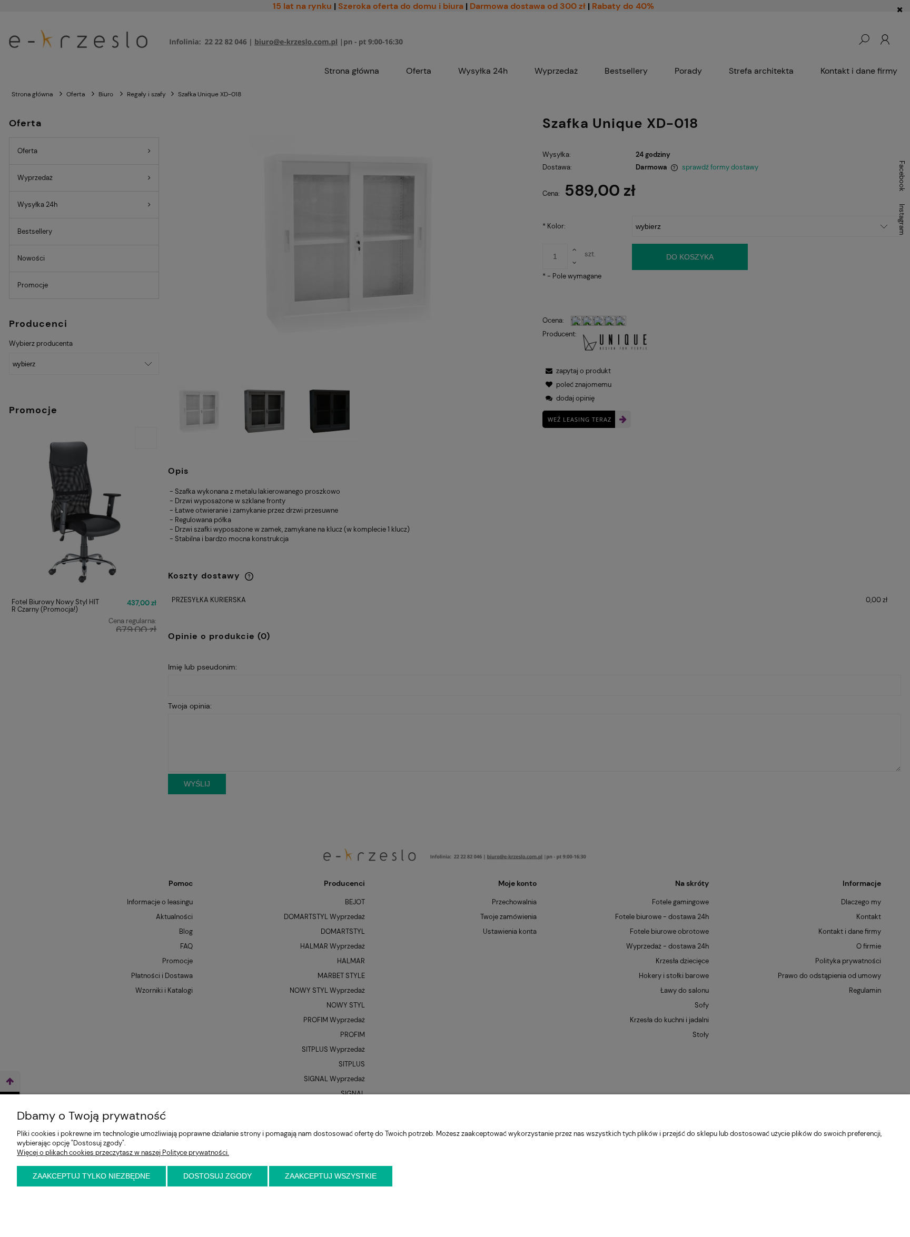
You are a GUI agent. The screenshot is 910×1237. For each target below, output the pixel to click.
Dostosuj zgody (217, 1176)
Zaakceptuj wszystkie (331, 1176)
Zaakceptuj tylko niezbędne (91, 1176)
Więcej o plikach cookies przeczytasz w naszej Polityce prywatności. (123, 1152)
